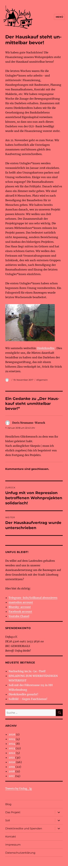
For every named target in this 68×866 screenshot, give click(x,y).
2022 (12, 753)
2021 (12, 757)
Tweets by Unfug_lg (18, 788)
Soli (7, 820)
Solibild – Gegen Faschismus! (28, 699)
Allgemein (42, 379)
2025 (12, 739)
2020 (12, 762)
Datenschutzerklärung (20, 852)
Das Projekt (12, 812)
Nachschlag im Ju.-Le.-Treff (27, 671)
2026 (12, 734)
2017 (12, 776)
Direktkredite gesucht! (23, 694)
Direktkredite (46, 348)
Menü (59, 17)
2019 (12, 766)
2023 (12, 748)
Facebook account (20, 611)
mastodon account (21, 602)
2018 (12, 771)
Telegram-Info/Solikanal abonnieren (33, 597)
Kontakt (10, 836)
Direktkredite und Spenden (23, 828)
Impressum (13, 844)
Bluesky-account (20, 607)
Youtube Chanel (19, 616)
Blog (8, 804)
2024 (12, 743)
